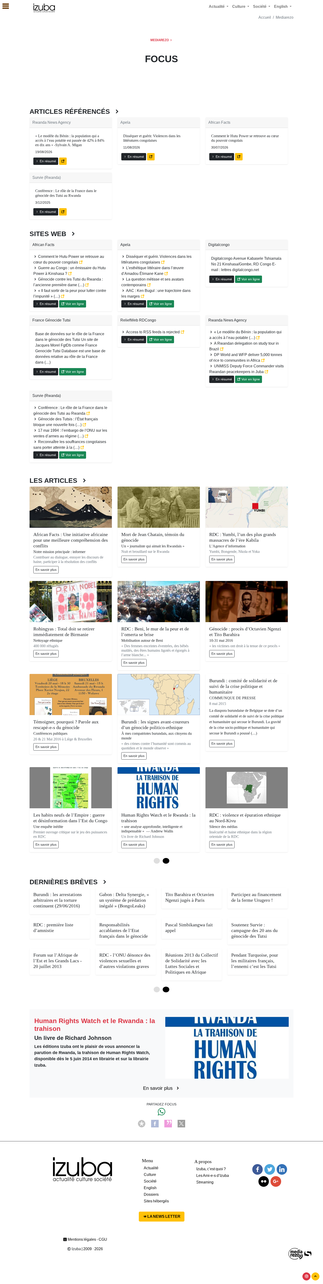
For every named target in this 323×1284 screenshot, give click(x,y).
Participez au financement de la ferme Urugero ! (256, 897)
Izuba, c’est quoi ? (211, 1169)
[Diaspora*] (141, 1123)
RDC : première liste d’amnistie (53, 927)
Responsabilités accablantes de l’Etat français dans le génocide (123, 930)
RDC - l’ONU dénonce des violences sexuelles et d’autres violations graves (124, 960)
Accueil (264, 17)
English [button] (281, 6)
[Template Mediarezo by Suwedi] (295, 1253)
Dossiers (151, 1194)
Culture (150, 1175)
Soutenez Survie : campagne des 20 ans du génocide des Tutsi (254, 930)
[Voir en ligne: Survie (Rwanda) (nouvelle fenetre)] (63, 211)
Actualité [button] (217, 6)
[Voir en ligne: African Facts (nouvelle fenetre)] (239, 156)
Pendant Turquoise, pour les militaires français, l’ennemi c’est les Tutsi (254, 960)
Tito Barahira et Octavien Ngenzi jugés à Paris (189, 897)
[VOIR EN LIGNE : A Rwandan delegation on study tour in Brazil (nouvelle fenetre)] (222, 349)
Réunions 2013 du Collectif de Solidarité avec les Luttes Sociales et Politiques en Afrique (191, 963)
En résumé (47, 161)
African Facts (219, 122)
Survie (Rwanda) (46, 178)
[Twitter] (269, 1169)
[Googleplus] (276, 1181)
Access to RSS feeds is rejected (153, 332)
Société (150, 1181)
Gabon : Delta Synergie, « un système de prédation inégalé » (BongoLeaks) (124, 900)
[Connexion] (306, 1276)
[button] (3, 6)
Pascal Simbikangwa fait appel (189, 927)
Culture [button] (239, 6)
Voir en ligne (74, 304)
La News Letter (163, 1216)
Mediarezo (284, 17)
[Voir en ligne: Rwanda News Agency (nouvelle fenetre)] (63, 161)
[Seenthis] (168, 1123)
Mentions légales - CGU (87, 1239)
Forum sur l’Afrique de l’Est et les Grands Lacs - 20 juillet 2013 (57, 960)
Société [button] (260, 6)
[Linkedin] (282, 1169)
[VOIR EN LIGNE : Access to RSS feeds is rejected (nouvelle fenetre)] (182, 332)
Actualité (151, 1168)
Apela (125, 122)
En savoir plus (46, 570)
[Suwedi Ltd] (308, 1253)
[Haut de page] (315, 1276)
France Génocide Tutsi (51, 320)
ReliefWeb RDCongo (138, 320)
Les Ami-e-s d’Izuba (212, 1176)
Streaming (205, 1182)
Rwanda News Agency (51, 122)
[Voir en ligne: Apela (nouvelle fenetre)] (151, 156)
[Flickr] (263, 1181)
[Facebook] (155, 1123)
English (150, 1188)
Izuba (76, 1249)
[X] (181, 1123)
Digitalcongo (219, 245)
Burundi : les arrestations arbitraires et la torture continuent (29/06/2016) (57, 900)
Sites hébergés (156, 1201)
